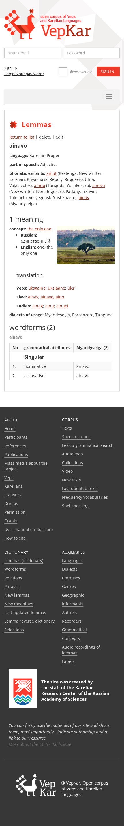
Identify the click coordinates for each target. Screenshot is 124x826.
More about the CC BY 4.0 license (40, 744)
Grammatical (74, 629)
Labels (68, 661)
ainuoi (62, 306)
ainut (51, 173)
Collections (72, 462)
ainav (84, 197)
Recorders (72, 621)
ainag (37, 306)
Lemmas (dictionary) (23, 560)
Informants (72, 603)
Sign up (10, 68)
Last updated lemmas (25, 612)
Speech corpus (76, 436)
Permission (15, 512)
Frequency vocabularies (85, 497)
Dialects (69, 569)
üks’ (71, 288)
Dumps (11, 503)
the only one (39, 229)
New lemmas (16, 595)
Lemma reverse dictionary (29, 621)
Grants (10, 520)
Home (10, 428)
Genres (69, 586)
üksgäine (37, 288)
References (15, 446)
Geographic (73, 595)
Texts (67, 428)
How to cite (15, 538)
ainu (49, 306)
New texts (71, 480)
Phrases (12, 586)
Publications (16, 454)
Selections (14, 629)
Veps (9, 477)
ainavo (47, 297)
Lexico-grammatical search (88, 445)
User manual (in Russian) (28, 529)
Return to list (21, 137)
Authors (69, 612)
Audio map (72, 454)
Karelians (13, 486)
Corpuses (71, 578)
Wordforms (15, 569)
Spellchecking (75, 506)
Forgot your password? (24, 73)
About (11, 420)
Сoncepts (71, 638)
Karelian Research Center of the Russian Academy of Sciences (75, 693)
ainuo (39, 185)
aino (60, 297)
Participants (15, 437)
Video (67, 471)
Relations (13, 578)
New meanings (18, 603)
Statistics (13, 495)
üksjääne (56, 288)
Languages (72, 560)
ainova (98, 185)
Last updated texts (80, 488)
